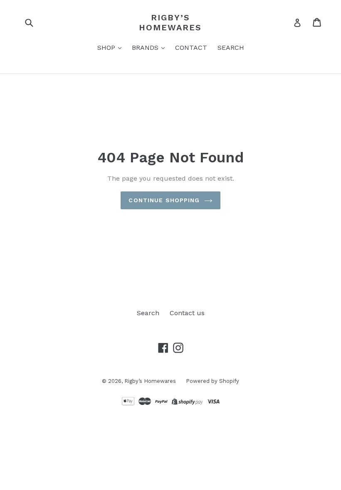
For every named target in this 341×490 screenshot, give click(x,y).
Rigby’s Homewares (170, 22)
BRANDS (146, 47)
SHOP (107, 47)
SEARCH (230, 47)
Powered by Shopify (212, 381)
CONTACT (191, 47)
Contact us (187, 313)
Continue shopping (164, 200)
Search (148, 313)
